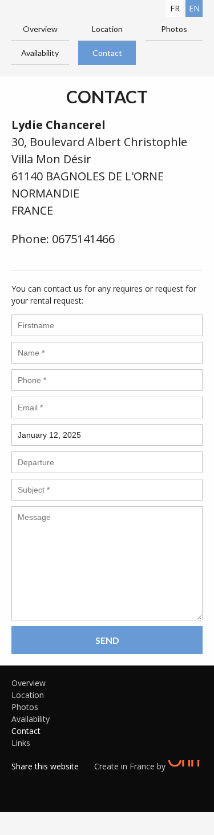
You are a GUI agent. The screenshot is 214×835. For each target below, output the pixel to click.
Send (107, 640)
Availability (40, 53)
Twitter (37, 780)
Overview (40, 29)
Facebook (20, 780)
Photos (174, 29)
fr (175, 8)
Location (107, 29)
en (194, 8)
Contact (107, 53)
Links (20, 742)
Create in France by (131, 766)
